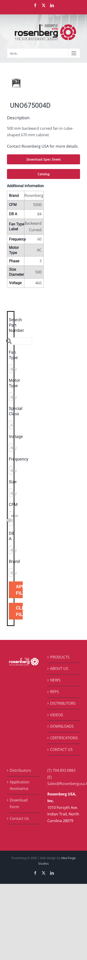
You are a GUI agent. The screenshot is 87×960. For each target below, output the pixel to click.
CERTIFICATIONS (64, 737)
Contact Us (19, 818)
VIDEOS (56, 714)
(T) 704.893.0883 (61, 770)
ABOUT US (59, 668)
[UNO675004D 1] (43, 83)
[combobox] (11, 368)
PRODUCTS (60, 657)
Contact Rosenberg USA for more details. (43, 146)
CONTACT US (61, 749)
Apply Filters (19, 590)
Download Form (19, 803)
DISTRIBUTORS (63, 703)
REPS (54, 691)
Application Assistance (19, 785)
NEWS (55, 680)
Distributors (20, 770)
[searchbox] (31, 369)
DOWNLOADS (62, 726)
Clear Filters (19, 611)
